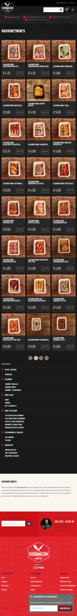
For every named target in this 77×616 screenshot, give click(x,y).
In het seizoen (10, 369)
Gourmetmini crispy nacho (36, 104)
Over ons (33, 577)
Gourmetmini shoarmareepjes (60, 221)
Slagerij (32, 589)
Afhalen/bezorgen (65, 581)
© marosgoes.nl (7, 606)
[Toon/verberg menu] (72, 9)
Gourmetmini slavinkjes (38, 144)
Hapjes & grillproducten (14, 421)
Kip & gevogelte (11, 406)
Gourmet (9, 379)
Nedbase (11, 608)
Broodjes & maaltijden (13, 424)
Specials (4, 589)
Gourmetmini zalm (60, 105)
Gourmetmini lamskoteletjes (59, 300)
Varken (7, 403)
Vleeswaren (9, 437)
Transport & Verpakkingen (67, 585)
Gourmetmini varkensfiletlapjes (36, 182)
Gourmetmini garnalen (62, 66)
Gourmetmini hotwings (12, 183)
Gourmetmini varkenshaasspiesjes (11, 300)
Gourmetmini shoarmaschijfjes (60, 260)
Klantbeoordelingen (36, 581)
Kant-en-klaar (11, 410)
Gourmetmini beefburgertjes (9, 260)
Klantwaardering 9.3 (14, 17)
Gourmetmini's (10, 387)
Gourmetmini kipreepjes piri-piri (38, 260)
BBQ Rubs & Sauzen (12, 456)
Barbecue (9, 445)
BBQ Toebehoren (11, 453)
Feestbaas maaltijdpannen (15, 418)
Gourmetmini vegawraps (38, 340)
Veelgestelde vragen (66, 589)
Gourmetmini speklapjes (63, 183)
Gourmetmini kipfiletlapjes (34, 221)
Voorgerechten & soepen (14, 427)
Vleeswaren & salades (14, 432)
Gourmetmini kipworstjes (8, 221)
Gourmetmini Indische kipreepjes (62, 143)
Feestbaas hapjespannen (14, 415)
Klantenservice (61, 3)
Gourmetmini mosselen (12, 105)
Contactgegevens (35, 585)
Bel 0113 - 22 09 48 (64, 521)
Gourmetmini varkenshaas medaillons (38, 65)
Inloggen (71, 3)
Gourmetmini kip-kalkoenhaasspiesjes (36, 300)
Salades (8, 440)
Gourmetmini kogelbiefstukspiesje (11, 143)
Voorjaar (8, 374)
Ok (29, 523)
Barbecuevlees (10, 450)
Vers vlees (9, 395)
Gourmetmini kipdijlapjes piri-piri (11, 339)
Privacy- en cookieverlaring (23, 606)
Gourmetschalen (11, 384)
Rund (7, 400)
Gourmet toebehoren (13, 390)
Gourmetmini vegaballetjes (59, 339)
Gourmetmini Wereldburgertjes (10, 65)
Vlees (3, 577)
